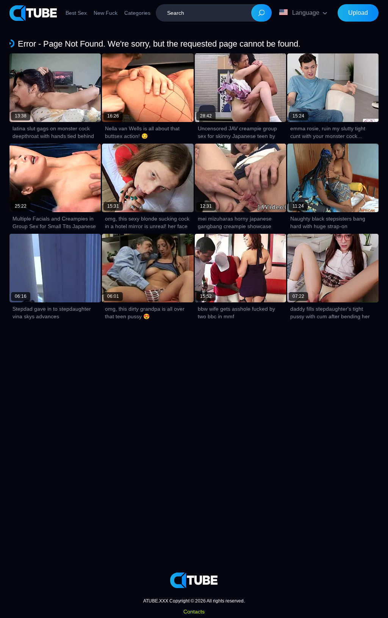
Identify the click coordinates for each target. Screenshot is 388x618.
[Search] (261, 13)
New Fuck (105, 13)
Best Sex (76, 13)
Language (305, 12)
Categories (137, 13)
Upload (358, 12)
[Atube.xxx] (33, 13)
